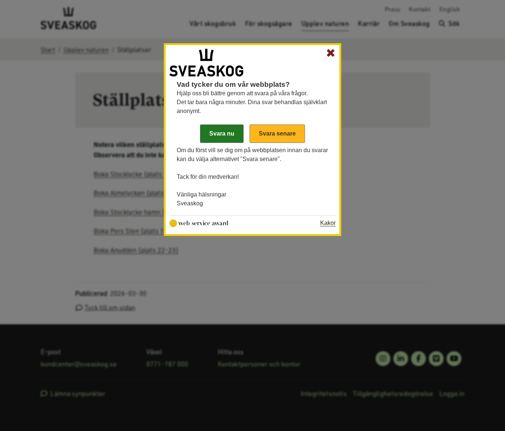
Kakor (328, 223)
